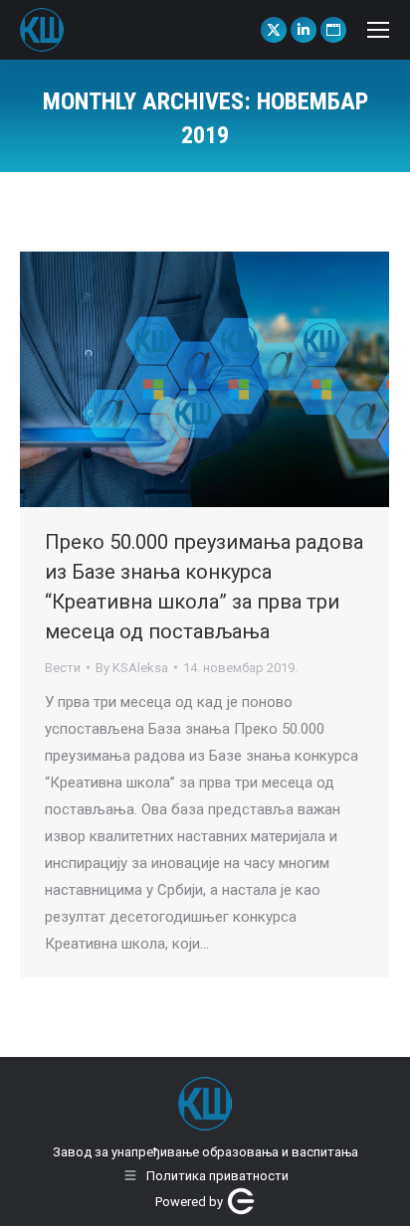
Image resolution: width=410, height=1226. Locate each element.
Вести (63, 667)
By (132, 667)
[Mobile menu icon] (378, 30)
